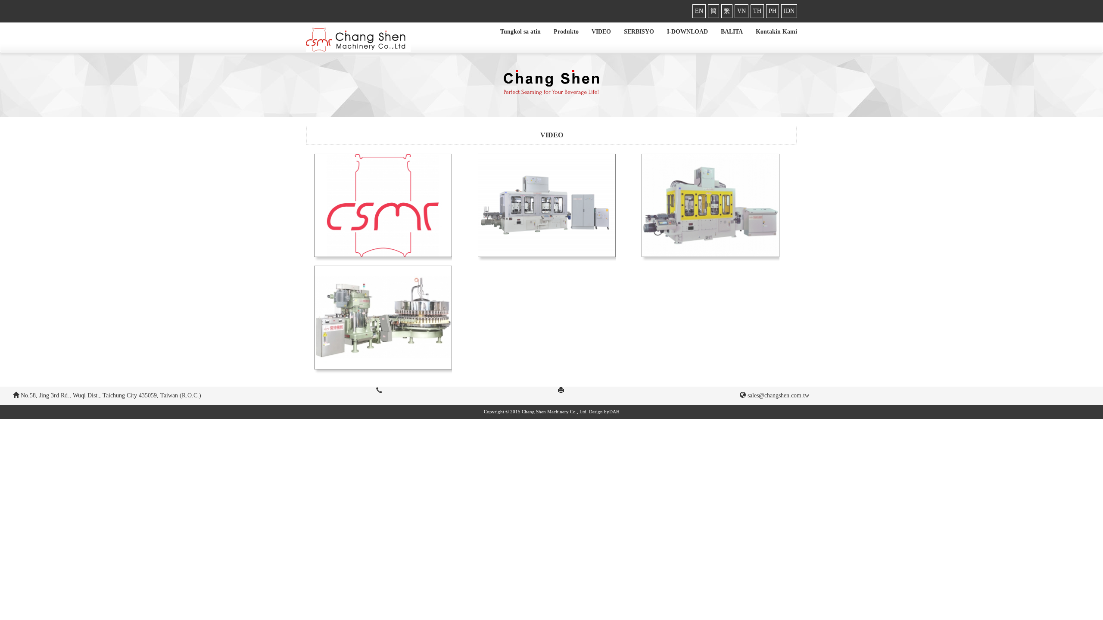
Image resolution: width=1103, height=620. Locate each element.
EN (699, 11)
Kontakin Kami (776, 31)
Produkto (566, 31)
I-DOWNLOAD (687, 31)
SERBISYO (639, 31)
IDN (789, 11)
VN (741, 11)
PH (772, 11)
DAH (614, 411)
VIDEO (601, 31)
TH (757, 11)
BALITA (732, 31)
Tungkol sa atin (520, 31)
